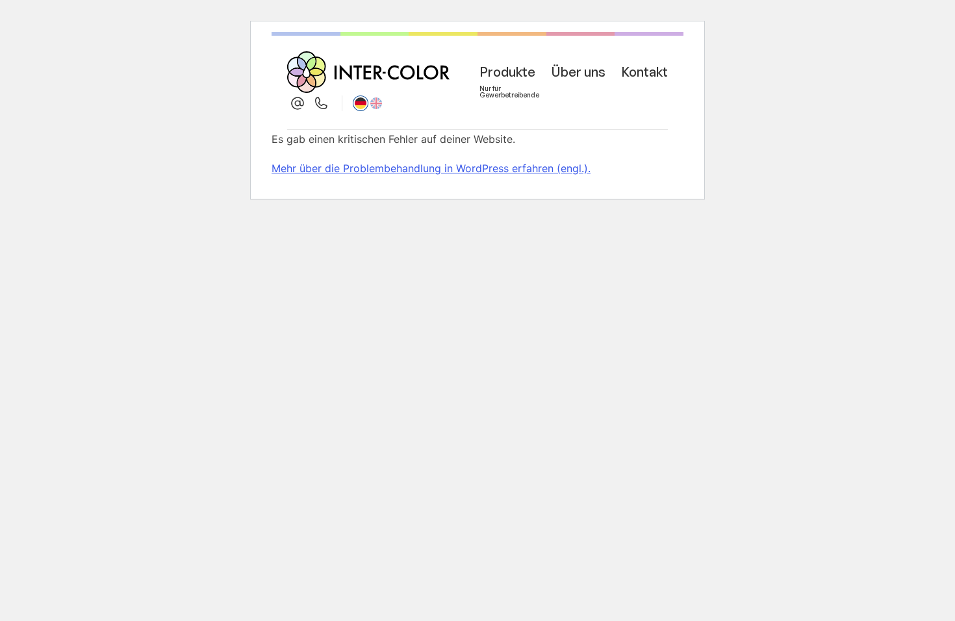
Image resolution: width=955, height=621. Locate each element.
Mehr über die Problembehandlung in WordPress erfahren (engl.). (431, 168)
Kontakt (644, 72)
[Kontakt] (297, 103)
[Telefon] (321, 103)
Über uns (578, 72)
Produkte (507, 74)
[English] (376, 103)
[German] (360, 103)
